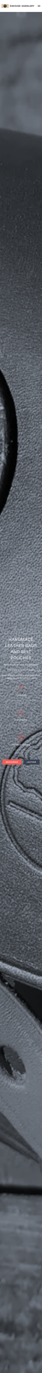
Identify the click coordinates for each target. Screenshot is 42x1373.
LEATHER (31, 762)
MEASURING (12, 762)
